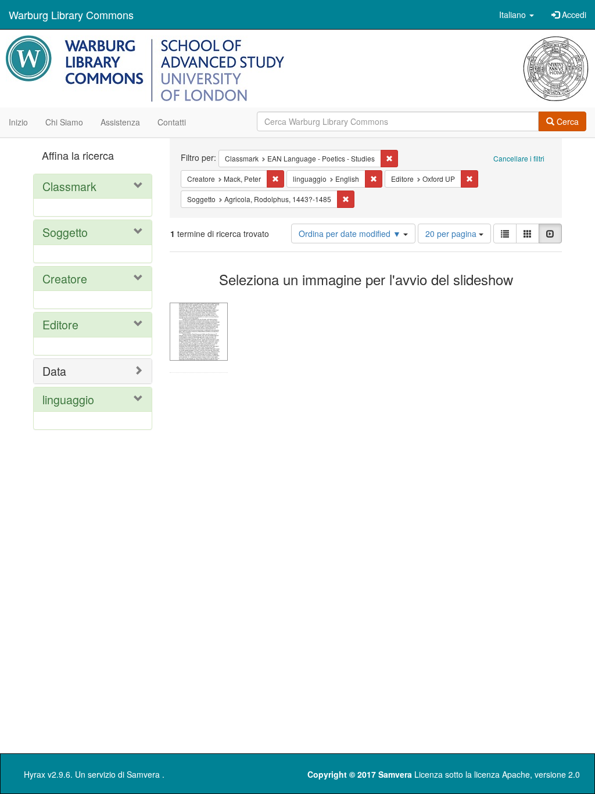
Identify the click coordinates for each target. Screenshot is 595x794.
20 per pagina (452, 233)
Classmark (69, 186)
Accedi (573, 14)
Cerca (566, 121)
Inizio (18, 122)
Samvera (143, 774)
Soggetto (65, 232)
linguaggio (68, 399)
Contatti (171, 122)
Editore (60, 324)
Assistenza (120, 122)
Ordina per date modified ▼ (351, 233)
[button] (516, 14)
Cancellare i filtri (518, 158)
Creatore (64, 278)
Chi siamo (64, 122)
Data (54, 370)
